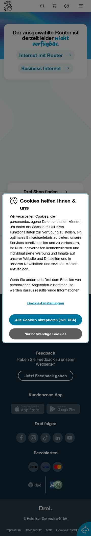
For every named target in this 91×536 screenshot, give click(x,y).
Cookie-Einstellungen (45, 303)
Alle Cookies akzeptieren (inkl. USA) (45, 319)
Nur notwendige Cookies (45, 333)
